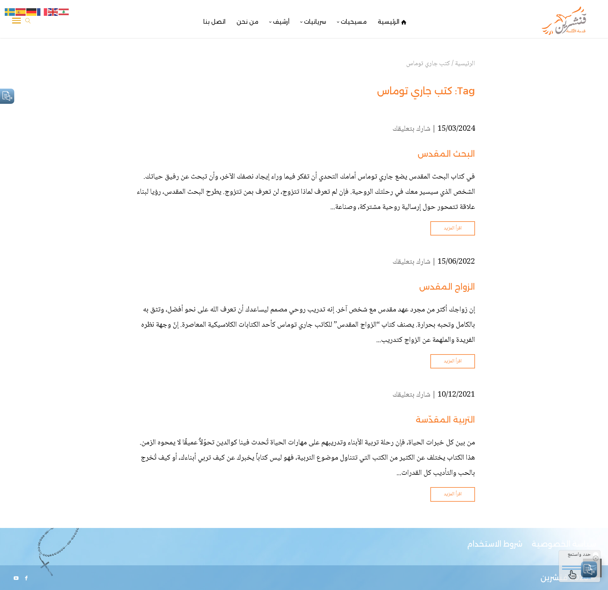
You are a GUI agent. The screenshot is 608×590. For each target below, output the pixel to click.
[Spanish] (21, 12)
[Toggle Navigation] (16, 21)
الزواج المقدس (447, 287)
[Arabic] (64, 12)
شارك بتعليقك (411, 128)
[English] (53, 12)
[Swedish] (10, 12)
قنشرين (554, 577)
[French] (42, 12)
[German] (31, 12)
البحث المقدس (446, 154)
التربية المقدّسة (445, 420)
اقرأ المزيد (453, 228)
